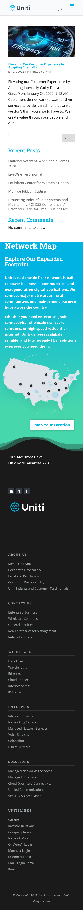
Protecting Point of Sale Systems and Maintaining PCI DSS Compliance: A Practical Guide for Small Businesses (38, 204)
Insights (32, 71)
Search (68, 138)
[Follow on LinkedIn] (11, 491)
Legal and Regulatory (23, 576)
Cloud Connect (19, 680)
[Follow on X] (19, 491)
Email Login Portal (21, 863)
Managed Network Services (28, 728)
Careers (14, 820)
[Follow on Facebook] (27, 491)
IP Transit (15, 692)
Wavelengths (17, 667)
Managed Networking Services (30, 771)
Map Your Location (52, 424)
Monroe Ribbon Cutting (27, 191)
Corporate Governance (25, 570)
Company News (19, 832)
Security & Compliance (24, 796)
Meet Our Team (19, 564)
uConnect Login (19, 857)
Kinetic (13, 869)
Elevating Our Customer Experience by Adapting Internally (36, 65)
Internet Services (20, 716)
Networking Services (23, 722)
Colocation (16, 741)
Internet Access (19, 686)
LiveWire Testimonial (25, 174)
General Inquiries (20, 625)
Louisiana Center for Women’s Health (38, 182)
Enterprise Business (22, 612)
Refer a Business (20, 637)
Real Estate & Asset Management (32, 631)
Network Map (18, 838)
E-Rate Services (19, 747)
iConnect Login (19, 851)
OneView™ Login (20, 844)
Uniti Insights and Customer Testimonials (38, 588)
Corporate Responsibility (26, 582)
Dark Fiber (15, 661)
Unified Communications (26, 789)
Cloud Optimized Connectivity (29, 783)
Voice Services (18, 735)
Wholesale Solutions (23, 619)
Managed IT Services (23, 777)
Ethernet (14, 673)
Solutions (45, 71)
